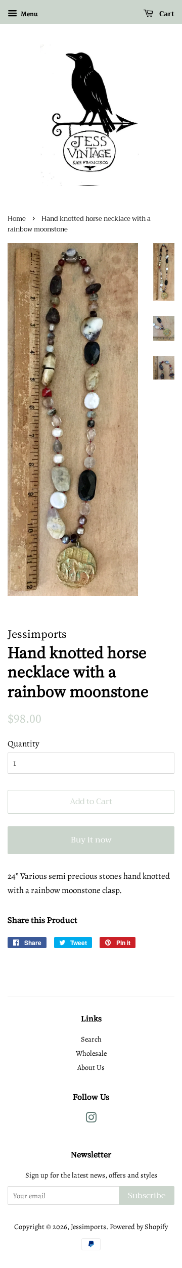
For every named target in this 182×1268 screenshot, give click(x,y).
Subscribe (147, 1196)
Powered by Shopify (139, 1227)
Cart (165, 14)
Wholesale (91, 1053)
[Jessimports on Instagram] (91, 1119)
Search (91, 1039)
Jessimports (88, 1227)
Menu (29, 14)
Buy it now (91, 840)
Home (17, 218)
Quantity (23, 743)
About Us (91, 1067)
